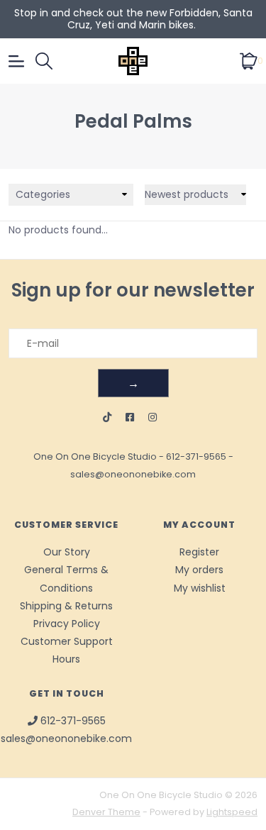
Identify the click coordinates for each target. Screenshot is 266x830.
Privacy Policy (66, 623)
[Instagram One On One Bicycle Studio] (152, 417)
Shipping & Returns (66, 606)
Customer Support (67, 641)
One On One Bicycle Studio (95, 456)
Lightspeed (231, 812)
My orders (199, 570)
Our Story (66, 552)
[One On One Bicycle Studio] (133, 61)
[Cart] (248, 60)
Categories (43, 194)
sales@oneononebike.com (133, 474)
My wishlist (200, 588)
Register (199, 552)
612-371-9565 (196, 456)
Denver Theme (106, 812)
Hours (66, 659)
